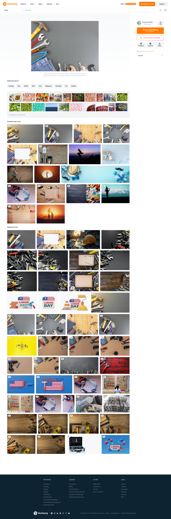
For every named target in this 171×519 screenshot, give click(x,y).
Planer (123, 4)
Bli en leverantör (98, 492)
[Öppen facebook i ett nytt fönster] (51, 513)
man (40, 86)
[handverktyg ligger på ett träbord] (22, 424)
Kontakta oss (97, 486)
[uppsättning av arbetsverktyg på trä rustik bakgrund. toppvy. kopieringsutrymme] (84, 260)
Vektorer (23, 4)
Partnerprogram (74, 489)
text (19, 86)
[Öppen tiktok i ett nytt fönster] (63, 513)
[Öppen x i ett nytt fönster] (66, 513)
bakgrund (49, 86)
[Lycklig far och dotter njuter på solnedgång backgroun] (85, 154)
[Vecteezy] (10, 4)
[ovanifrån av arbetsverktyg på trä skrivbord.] (20, 174)
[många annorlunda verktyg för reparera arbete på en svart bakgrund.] (22, 260)
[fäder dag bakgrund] (53, 154)
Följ (161, 24)
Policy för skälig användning (128, 513)
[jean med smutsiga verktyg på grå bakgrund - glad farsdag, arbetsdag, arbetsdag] (21, 239)
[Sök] (160, 10)
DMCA (71, 486)
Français (123, 494)
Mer (57, 4)
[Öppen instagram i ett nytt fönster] (54, 513)
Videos (40, 4)
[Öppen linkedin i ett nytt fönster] (57, 513)
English (123, 484)
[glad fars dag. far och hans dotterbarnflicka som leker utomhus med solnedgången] (47, 174)
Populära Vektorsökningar (77, 492)
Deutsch (123, 492)
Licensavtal (72, 484)
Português (124, 489)
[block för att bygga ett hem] (117, 403)
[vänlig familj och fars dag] (51, 214)
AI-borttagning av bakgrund (52, 502)
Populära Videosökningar (76, 497)
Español (123, 486)
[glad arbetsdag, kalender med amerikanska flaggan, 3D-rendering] (48, 303)
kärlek (26, 86)
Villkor (107, 513)
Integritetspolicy (115, 513)
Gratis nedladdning (150, 31)
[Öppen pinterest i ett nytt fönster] (60, 513)
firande (73, 86)
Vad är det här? (150, 51)
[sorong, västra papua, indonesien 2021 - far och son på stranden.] (115, 193)
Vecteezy (46, 486)
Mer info (140, 55)
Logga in (162, 4)
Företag (46, 492)
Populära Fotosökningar (76, 494)
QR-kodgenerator (49, 505)
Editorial (49, 4)
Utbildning (47, 494)
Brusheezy (47, 484)
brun (33, 86)
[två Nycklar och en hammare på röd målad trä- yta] (115, 365)
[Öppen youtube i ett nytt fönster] (69, 513)
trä (66, 86)
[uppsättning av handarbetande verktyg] (21, 193)
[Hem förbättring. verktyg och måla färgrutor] (83, 193)
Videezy (46, 489)
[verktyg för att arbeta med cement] (89, 403)
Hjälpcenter (96, 484)
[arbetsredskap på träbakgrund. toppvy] (51, 193)
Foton (32, 4)
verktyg (11, 86)
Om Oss (95, 489)
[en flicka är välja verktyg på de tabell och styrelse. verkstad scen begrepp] (116, 384)
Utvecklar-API (48, 497)
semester (58, 86)
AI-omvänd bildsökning (51, 499)
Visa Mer (121, 107)
